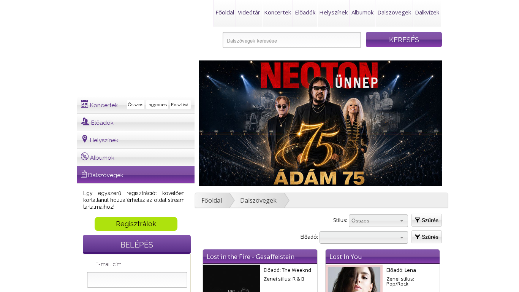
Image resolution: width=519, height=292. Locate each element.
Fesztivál (180, 104)
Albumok (362, 12)
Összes (135, 104)
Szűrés (429, 220)
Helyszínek (333, 12)
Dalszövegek (394, 12)
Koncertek (277, 12)
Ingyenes (157, 104)
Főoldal (224, 12)
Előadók (305, 12)
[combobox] (378, 220)
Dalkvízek (427, 12)
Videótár (249, 12)
